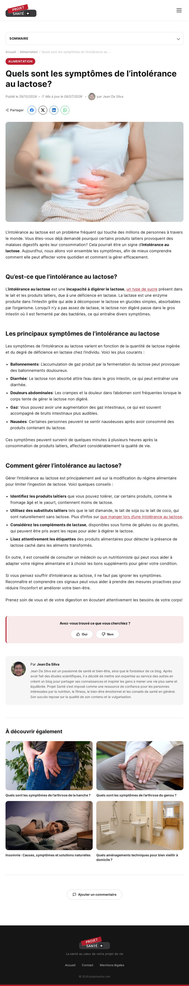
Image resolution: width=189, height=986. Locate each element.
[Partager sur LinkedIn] (54, 110)
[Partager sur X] (42, 110)
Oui (84, 634)
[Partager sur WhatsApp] (65, 110)
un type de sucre (142, 289)
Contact (87, 965)
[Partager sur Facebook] (31, 110)
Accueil (11, 52)
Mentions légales (112, 965)
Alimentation (29, 52)
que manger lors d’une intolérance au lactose (141, 516)
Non (110, 634)
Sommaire (18, 38)
